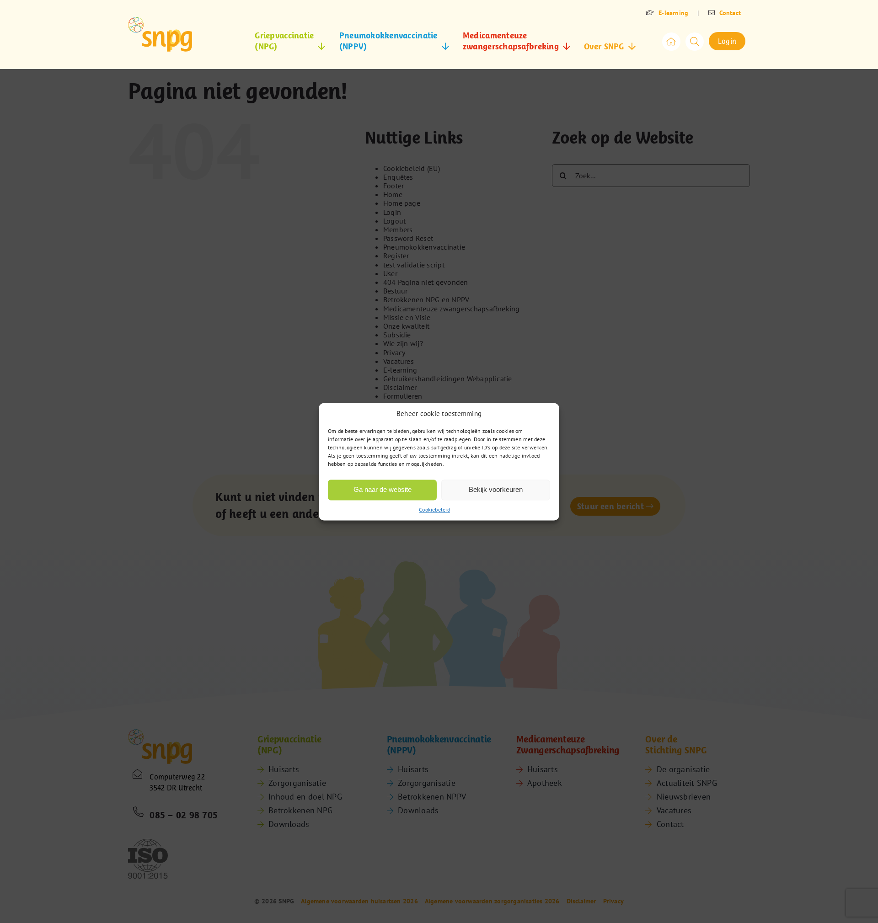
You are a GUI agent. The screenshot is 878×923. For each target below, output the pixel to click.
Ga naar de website (382, 489)
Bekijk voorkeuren (496, 489)
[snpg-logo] (160, 34)
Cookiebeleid (434, 509)
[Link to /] (671, 41)
